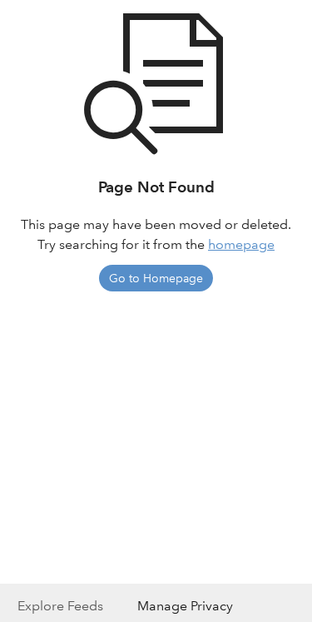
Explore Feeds (60, 606)
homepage (241, 244)
